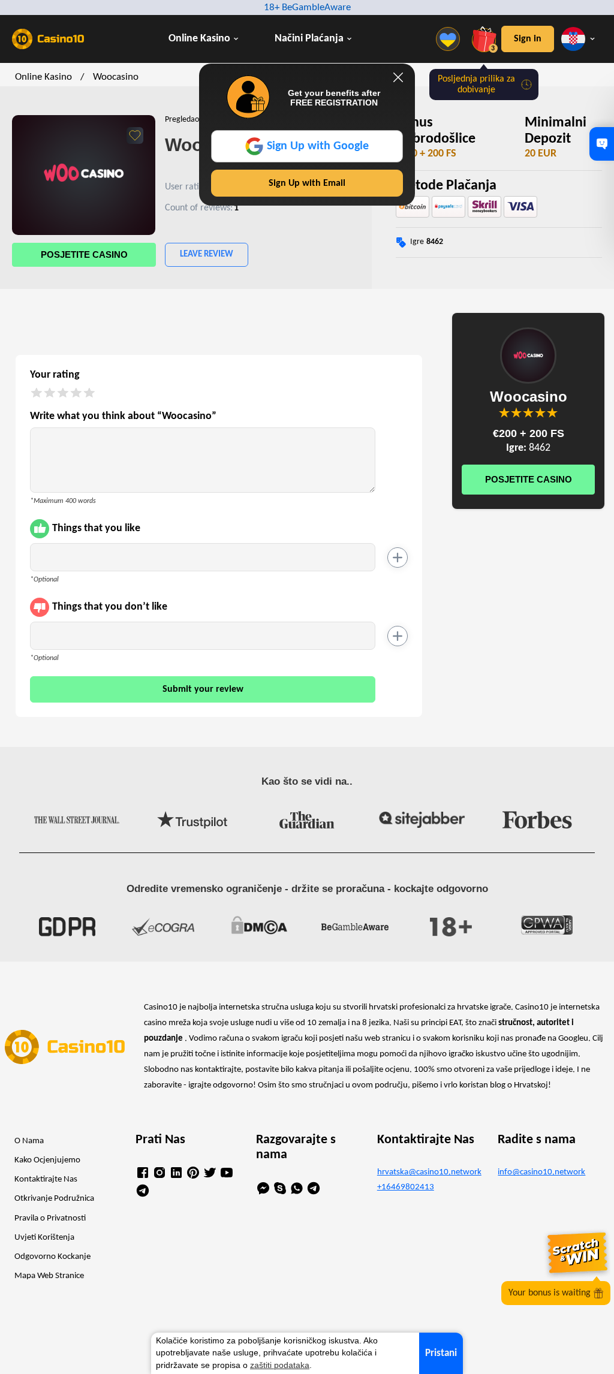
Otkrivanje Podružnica (54, 1198)
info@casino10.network (541, 1172)
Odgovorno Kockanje (52, 1256)
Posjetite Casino (84, 254)
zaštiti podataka (279, 1365)
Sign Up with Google (318, 146)
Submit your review (202, 689)
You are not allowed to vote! (552, 412)
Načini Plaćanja (309, 38)
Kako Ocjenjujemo (47, 1160)
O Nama (29, 1141)
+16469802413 (405, 1187)
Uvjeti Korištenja (44, 1237)
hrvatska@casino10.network (428, 1172)
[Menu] (451, 39)
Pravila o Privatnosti (50, 1218)
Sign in (527, 39)
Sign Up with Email (307, 183)
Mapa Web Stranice (49, 1275)
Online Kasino (199, 38)
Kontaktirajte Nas (45, 1179)
